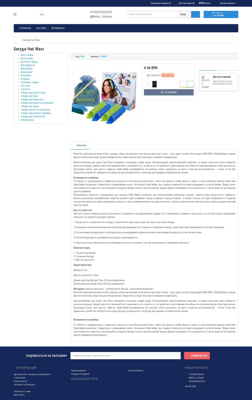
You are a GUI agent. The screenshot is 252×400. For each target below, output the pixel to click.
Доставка (41, 28)
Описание (81, 145)
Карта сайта (19, 395)
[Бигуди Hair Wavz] (105, 97)
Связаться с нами (22, 391)
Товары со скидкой (80, 374)
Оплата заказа (20, 381)
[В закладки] (183, 84)
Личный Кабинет (135, 370)
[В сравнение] (190, 84)
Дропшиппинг (58, 28)
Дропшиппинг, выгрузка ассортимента (32, 374)
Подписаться (199, 355)
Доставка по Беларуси (24, 384)
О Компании (19, 377)
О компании (25, 28)
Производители (78, 370)
